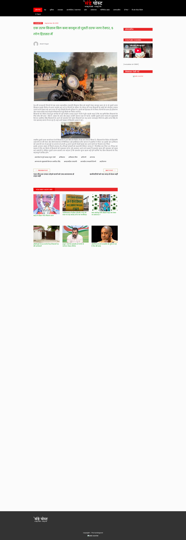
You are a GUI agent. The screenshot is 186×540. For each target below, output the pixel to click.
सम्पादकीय (116, 10)
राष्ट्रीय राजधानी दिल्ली (89, 161)
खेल (85, 10)
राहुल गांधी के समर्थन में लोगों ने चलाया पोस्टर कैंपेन (73, 245)
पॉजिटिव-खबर (105, 10)
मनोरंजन (94, 10)
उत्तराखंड (60, 10)
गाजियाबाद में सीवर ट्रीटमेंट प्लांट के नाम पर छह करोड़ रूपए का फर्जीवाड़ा (74, 214)
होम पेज (37, 10)
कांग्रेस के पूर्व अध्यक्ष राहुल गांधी (45, 157)
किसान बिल (74, 157)
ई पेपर (126, 10)
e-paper (38, 14)
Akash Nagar (44, 44)
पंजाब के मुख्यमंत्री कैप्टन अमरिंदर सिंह (48, 161)
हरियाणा (103, 161)
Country (38, 23)
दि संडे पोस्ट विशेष (137, 10)
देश (45, 10)
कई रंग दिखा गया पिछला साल (43, 216)
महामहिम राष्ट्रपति (71, 161)
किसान (62, 157)
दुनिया (52, 10)
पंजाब (93, 157)
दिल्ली (84, 157)
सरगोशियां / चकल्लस (74, 10)
